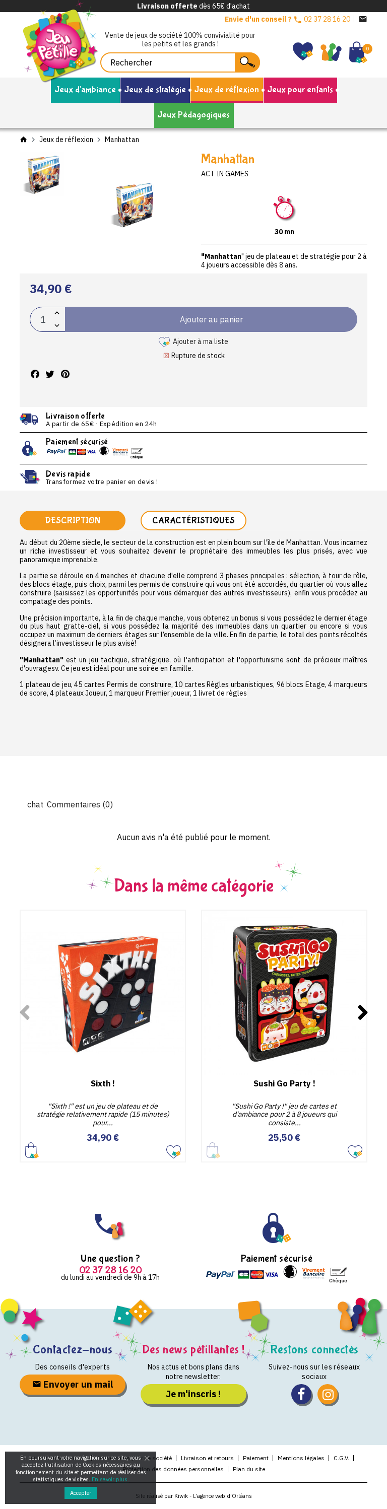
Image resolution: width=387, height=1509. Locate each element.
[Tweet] (50, 374)
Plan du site (249, 1469)
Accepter (80, 1492)
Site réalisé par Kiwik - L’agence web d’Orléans (194, 1495)
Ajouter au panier (32, 1150)
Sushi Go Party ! (284, 1083)
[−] (56, 325)
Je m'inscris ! (193, 1394)
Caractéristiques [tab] (193, 520)
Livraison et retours (207, 1458)
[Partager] (35, 374)
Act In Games (224, 173)
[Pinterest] (65, 374)
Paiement (256, 1458)
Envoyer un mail (77, 1384)
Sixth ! (103, 1083)
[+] (56, 313)
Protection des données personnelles (173, 1469)
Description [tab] (72, 520)
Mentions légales (301, 1458)
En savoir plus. (110, 1479)
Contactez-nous (72, 1349)
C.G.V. (341, 1458)
